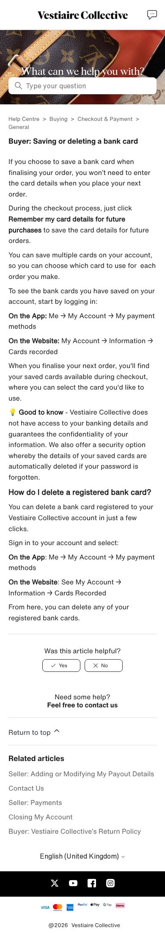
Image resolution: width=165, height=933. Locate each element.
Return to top (30, 732)
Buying (59, 119)
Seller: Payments (35, 802)
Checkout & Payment (104, 119)
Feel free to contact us (82, 704)
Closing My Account (40, 816)
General (18, 127)
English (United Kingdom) (80, 856)
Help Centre (24, 119)
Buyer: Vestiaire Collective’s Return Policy (74, 831)
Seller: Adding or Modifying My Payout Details (81, 773)
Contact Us (26, 788)
